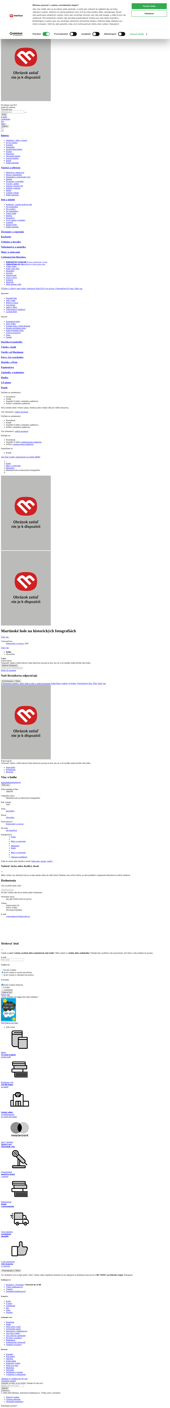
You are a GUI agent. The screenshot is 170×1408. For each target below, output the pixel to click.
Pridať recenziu (7, 890)
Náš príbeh (10, 1356)
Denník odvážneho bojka (16, 328)
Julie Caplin (10, 300)
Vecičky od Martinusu (12, 352)
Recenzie (9, 772)
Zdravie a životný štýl (14, 186)
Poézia (8, 160)
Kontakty (9, 1354)
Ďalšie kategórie (12, 163)
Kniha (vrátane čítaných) (13, 985)
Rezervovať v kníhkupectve (12, 668)
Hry (2, 121)
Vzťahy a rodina (12, 184)
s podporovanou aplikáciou (31, 442)
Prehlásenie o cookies (14, 1372)
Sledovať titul (7, 992)
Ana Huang (10, 305)
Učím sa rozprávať (13, 333)
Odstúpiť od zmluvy (14, 1345)
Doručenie (10, 1322)
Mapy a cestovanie (10, 252)
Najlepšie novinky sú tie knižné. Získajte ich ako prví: (22, 1383)
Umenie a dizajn (12, 193)
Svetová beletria (12, 158)
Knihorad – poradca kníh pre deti (19, 204)
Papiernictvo (7, 367)
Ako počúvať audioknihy (16, 1336)
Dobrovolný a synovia (15, 643)
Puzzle (4, 387)
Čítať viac (5, 637)
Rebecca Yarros (12, 303)
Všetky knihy (11, 266)
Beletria (5, 135)
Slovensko (10, 817)
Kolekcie (9, 280)
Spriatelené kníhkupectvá (16, 1291)
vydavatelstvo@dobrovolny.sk (18, 916)
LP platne (6, 382)
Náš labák (10, 1370)
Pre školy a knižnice (14, 1338)
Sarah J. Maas (11, 307)
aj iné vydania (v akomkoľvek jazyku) (19, 975)
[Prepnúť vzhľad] (2, 129)
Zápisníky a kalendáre (12, 372)
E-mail (3, 957)
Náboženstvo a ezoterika (13, 247)
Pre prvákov (11, 209)
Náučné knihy (11, 225)
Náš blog (9, 1359)
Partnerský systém (13, 1363)
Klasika (9, 152)
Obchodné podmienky (15, 1402)
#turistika (11, 782)
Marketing (10, 1368)
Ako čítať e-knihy (13, 1333)
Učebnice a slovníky (11, 242)
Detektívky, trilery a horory (16, 140)
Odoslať (5, 1388)
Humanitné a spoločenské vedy (18, 177)
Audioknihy (5, 119)
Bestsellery (10, 271)
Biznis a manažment (14, 175)
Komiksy (9, 145)
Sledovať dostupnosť (9, 665)
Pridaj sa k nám (12, 1365)
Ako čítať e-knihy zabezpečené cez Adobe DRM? (20, 457)
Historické (10, 154)
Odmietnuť (149, 13)
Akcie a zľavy (11, 278)
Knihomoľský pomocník (15, 1342)
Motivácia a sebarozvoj (15, 172)
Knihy (4, 115)
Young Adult (11, 213)
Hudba (4, 377)
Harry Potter (11, 324)
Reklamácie (10, 1340)
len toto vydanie (10, 970)
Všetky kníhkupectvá (14, 1287)
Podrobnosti (10, 770)
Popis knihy (10, 767)
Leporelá (9, 222)
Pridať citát (5, 995)
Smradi (9, 337)
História (9, 179)
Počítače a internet (13, 188)
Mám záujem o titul (13, 284)
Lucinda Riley (11, 312)
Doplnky (5, 126)
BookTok (9, 282)
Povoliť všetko (149, 6)
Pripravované (11, 275)
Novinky (9, 273)
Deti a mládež (8, 199)
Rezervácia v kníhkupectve (16, 1331)
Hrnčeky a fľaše (9, 362)
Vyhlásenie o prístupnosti (16, 1374)
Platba (8, 1324)
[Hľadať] (26, 112)
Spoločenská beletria (14, 149)
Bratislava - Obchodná (15, 1285)
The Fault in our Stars (9, 1023)
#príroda (4, 782)
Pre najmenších (12, 207)
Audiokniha (8, 990)
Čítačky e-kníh (8, 347)
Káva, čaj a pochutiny (12, 357)
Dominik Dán (11, 298)
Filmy (3, 124)
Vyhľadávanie (6, 109)
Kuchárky (6, 236)
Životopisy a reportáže (15, 181)
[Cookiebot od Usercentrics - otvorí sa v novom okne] (16, 34)
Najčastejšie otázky (13, 1329)
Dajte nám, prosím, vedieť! (42, 861)
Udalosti (9, 1289)
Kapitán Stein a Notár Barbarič (18, 326)
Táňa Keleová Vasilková (15, 309)
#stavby (18, 782)
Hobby (8, 190)
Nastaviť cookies (12, 1397)
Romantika (10, 147)
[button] (85, 661)
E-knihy (4, 117)
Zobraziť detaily (137, 34)
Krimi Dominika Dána (15, 330)
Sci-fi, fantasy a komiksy (15, 220)
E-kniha (6, 987)
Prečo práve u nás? (13, 1327)
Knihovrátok (11, 1361)
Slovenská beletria (13, 156)
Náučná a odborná (10, 167)
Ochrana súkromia (13, 1399)
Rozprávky (10, 218)
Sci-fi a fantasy (12, 143)
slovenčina (10, 811)
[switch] (73, 34)
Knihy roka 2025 (12, 269)
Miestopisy (10, 468)
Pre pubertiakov (12, 211)
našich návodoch (21, 412)
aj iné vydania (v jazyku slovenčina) (18, 972)
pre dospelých (11, 830)
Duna (8, 335)
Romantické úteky (13, 321)
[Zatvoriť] (2, 949)
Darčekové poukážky (12, 342)
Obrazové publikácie (19, 857)
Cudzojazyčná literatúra (13, 257)
